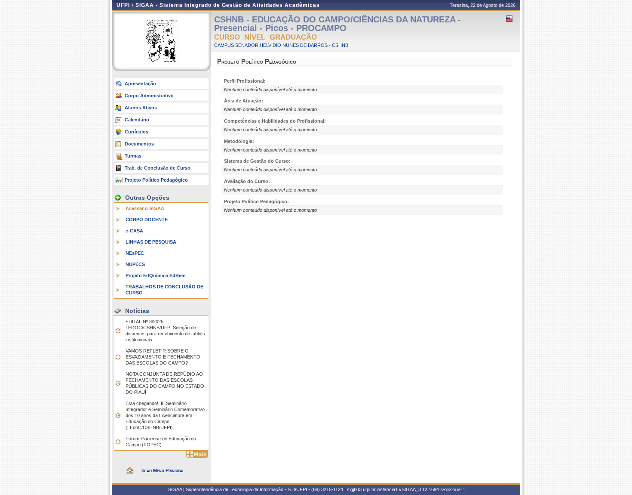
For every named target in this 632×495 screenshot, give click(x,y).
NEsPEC (135, 253)
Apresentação (140, 83)
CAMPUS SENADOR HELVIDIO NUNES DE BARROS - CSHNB (281, 45)
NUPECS (135, 264)
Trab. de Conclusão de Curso (157, 167)
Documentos (139, 143)
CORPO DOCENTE (147, 219)
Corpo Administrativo (149, 95)
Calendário (137, 119)
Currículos (136, 131)
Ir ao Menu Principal (162, 470)
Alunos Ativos (141, 107)
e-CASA (134, 230)
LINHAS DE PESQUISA (151, 241)
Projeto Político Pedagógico (156, 180)
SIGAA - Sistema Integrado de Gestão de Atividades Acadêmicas (227, 5)
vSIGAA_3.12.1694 (419, 489)
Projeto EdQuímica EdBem (156, 275)
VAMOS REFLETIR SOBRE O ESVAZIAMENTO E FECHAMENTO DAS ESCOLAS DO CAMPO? (163, 356)
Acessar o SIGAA (145, 208)
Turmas (133, 155)
